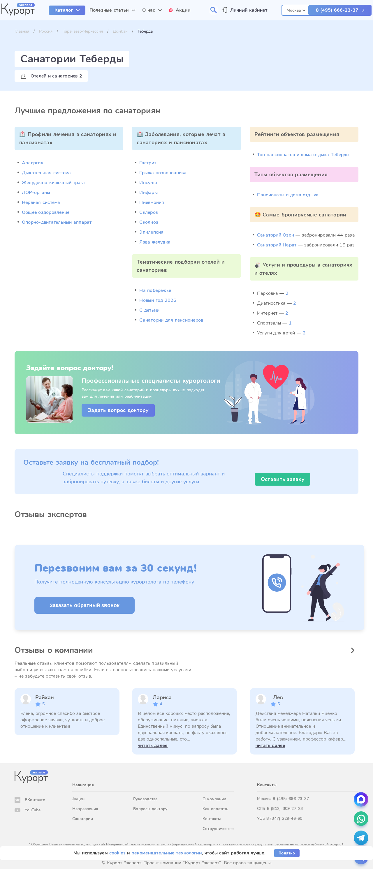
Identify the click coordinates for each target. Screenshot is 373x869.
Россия (45, 31)
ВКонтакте (35, 800)
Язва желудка (154, 242)
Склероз (148, 212)
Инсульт (148, 182)
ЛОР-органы (36, 192)
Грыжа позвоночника (162, 173)
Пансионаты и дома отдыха (288, 195)
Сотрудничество (218, 828)
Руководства (145, 799)
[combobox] (296, 9)
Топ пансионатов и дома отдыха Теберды (303, 154)
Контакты (212, 819)
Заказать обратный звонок (84, 605)
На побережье (155, 290)
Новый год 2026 (157, 300)
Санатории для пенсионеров (171, 320)
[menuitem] (67, 10)
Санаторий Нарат (277, 245)
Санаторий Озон (275, 235)
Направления (85, 809)
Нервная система (41, 202)
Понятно (287, 853)
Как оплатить (215, 809)
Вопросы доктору (150, 809)
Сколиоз (148, 222)
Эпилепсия (151, 232)
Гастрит (147, 163)
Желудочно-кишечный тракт (53, 182)
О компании (214, 799)
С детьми (149, 310)
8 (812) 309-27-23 (285, 808)
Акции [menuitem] (183, 10)
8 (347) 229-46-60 (284, 818)
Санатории (82, 819)
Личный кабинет (249, 10)
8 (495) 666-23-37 (337, 10)
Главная (22, 31)
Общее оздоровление (45, 212)
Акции (78, 799)
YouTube (33, 810)
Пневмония (151, 202)
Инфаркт (149, 192)
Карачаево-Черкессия (82, 31)
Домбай (120, 31)
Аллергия (32, 163)
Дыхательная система (46, 173)
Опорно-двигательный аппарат (57, 222)
